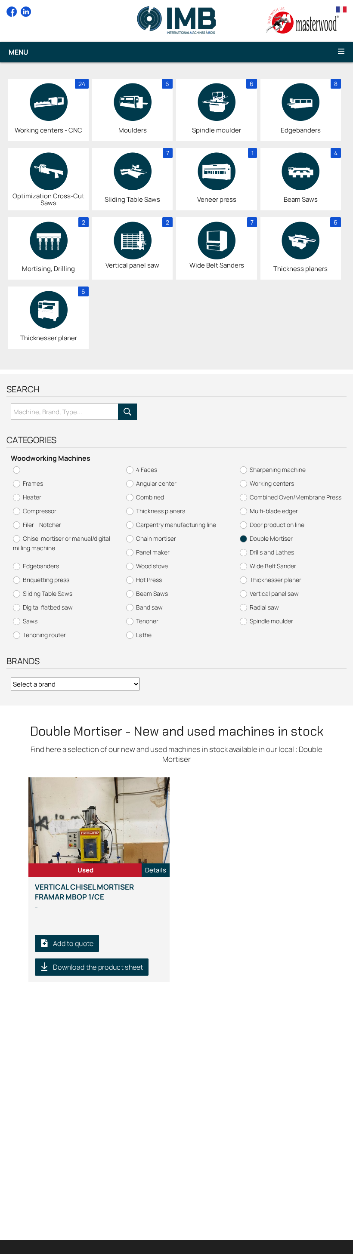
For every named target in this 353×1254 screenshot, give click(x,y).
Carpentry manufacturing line (176, 525)
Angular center (156, 483)
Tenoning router (44, 635)
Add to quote (73, 943)
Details (155, 870)
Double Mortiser (271, 538)
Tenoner (147, 621)
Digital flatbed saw (48, 607)
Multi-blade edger (274, 511)
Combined (150, 497)
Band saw (149, 607)
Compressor (39, 511)
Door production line (277, 525)
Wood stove (152, 566)
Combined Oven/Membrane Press (295, 497)
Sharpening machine (278, 469)
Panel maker (153, 552)
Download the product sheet (98, 967)
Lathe (144, 635)
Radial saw (264, 607)
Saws (30, 621)
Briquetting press (46, 580)
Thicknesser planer (275, 580)
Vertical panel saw (274, 593)
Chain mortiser (156, 538)
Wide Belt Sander (273, 566)
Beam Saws (152, 593)
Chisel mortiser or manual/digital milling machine (61, 543)
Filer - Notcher (42, 525)
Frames (33, 483)
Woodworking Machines (50, 458)
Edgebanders (41, 566)
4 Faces (146, 469)
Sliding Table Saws (47, 593)
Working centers (272, 483)
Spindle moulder (271, 621)
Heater (32, 497)
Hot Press (149, 580)
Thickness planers (160, 511)
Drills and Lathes (272, 552)
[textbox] (64, 412)
